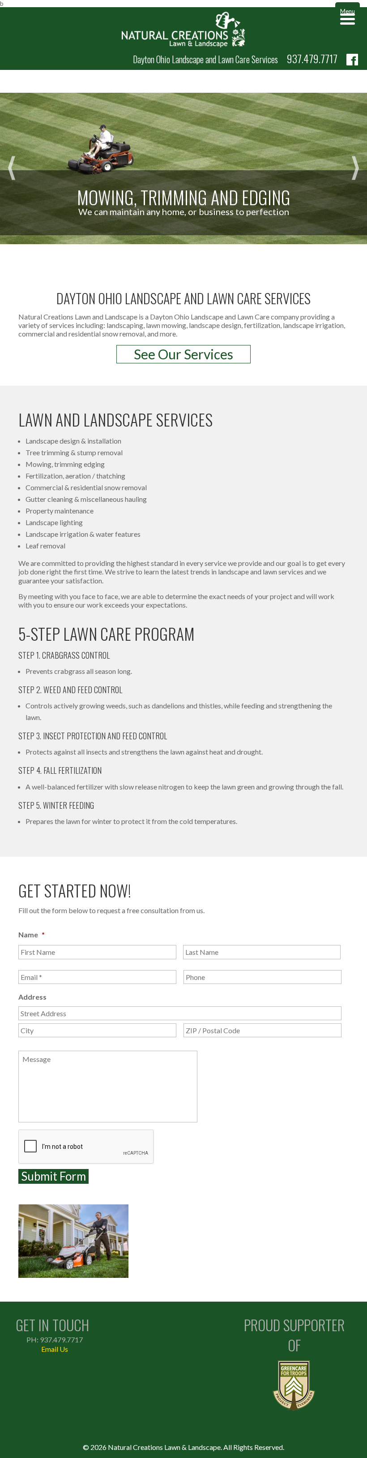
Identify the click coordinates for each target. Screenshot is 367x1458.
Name (31, 934)
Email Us (54, 1349)
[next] (355, 168)
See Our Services (183, 354)
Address (32, 996)
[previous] (11, 168)
